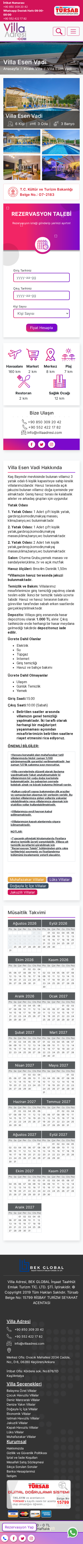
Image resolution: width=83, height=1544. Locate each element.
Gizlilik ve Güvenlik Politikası (27, 1453)
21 (29, 943)
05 (19, 936)
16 (39, 939)
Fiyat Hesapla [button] (41, 327)
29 (34, 946)
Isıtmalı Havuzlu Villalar (23, 1418)
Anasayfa (11, 68)
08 (34, 936)
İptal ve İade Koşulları (22, 1457)
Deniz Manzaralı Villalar (23, 1400)
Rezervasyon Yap (19, 1527)
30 (39, 946)
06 (24, 936)
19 (20, 943)
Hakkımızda (15, 1448)
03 (10, 936)
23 (39, 943)
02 (39, 932)
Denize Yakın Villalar (21, 1404)
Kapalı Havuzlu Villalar (22, 1427)
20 (24, 943)
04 (15, 936)
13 (24, 939)
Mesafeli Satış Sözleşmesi (25, 1462)
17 (10, 943)
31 (10, 950)
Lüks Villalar (60, 879)
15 (34, 939)
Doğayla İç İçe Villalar (28, 886)
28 (29, 946)
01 (34, 932)
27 (24, 946)
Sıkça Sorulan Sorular (22, 1467)
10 (10, 939)
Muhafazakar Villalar (27, 879)
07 (29, 936)
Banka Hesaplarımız (21, 1471)
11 (15, 939)
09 (39, 936)
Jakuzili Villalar (22, 892)
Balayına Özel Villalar (22, 1390)
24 (10, 946)
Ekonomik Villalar (19, 1413)
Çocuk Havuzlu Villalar (23, 1395)
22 (34, 943)
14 (29, 939)
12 (20, 939)
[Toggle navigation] (59, 31)
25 (15, 946)
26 (19, 946)
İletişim (12, 1476)
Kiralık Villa (33, 68)
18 (15, 943)
